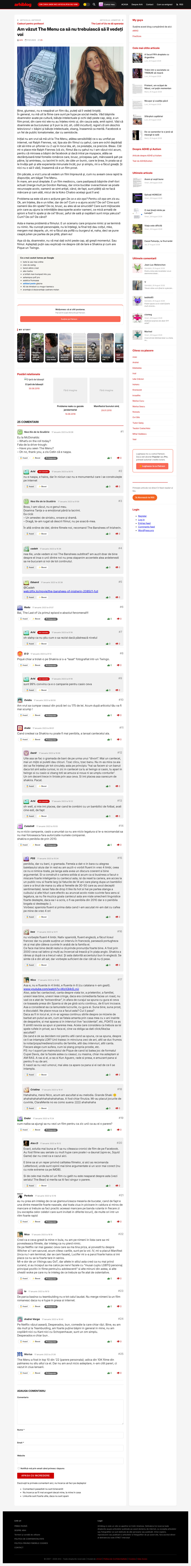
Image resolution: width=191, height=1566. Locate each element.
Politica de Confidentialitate (115, 1559)
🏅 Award (24, 458)
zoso (135, 357)
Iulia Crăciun (138, 379)
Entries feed (144, 523)
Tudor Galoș (138, 423)
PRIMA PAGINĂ (20, 1526)
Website (21, 1455)
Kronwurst (137, 390)
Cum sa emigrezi (165, 4)
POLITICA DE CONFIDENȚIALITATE (29, 1539)
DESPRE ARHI (20, 1530)
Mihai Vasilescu (140, 434)
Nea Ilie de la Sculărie (36, 432)
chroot (99, 1559)
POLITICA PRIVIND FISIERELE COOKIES (31, 1543)
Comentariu (23, 1397)
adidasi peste (29, 283)
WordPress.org (146, 530)
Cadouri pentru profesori (30, 23)
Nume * (21, 1430)
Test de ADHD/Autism (142, 161)
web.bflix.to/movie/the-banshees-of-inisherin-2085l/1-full (60, 591)
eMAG (135, 30)
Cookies (132, 1559)
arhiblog (22, 4)
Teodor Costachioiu (141, 428)
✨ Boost (36, 458)
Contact (149, 4)
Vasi (134, 439)
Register (142, 516)
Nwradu (136, 412)
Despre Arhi (137, 4)
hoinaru (136, 384)
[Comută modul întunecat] (86, 4)
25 (41, 40)
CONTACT (18, 1547)
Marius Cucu (138, 401)
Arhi (21, 40)
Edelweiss (137, 368)
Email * (20, 1442)
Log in (141, 519)
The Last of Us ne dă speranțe (107, 23)
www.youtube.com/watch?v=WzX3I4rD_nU (51, 989)
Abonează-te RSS (145, 497)
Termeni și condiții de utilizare (27, 1535)
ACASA (124, 4)
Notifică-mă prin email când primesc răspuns (42, 1468)
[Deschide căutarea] (94, 4)
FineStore (137, 36)
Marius (28, 1354)
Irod (134, 373)
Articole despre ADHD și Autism (147, 155)
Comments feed (146, 526)
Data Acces (142, 1559)
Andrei (136, 362)
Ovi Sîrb (136, 417)
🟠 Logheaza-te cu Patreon (152, 466)
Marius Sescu (139, 406)
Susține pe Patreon (69, 319)
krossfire (136, 395)
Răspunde (52, 458)
